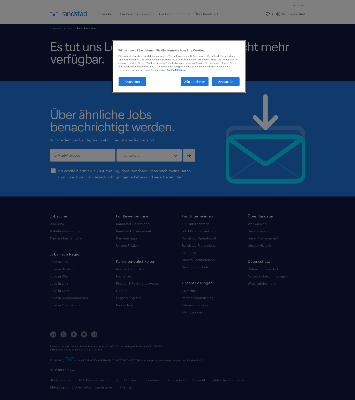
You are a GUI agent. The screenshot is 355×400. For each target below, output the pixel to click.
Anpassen (132, 81)
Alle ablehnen (194, 81)
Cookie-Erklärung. (176, 70)
